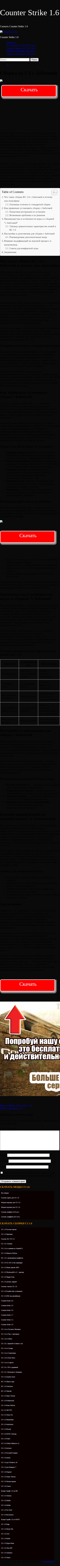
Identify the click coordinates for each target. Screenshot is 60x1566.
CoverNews (49, 1561)
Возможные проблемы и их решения (27, 215)
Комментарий (8, 1129)
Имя (3, 1155)
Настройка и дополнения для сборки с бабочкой (29, 233)
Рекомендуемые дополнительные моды (28, 237)
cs (7, 65)
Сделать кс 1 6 (11, 1108)
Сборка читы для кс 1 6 (16, 1105)
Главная (10, 42)
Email (4, 1161)
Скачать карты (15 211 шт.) (21, 48)
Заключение (10, 252)
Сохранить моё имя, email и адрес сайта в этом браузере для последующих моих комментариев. (27, 1174)
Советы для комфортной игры (23, 248)
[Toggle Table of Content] (53, 192)
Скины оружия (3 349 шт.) (20, 54)
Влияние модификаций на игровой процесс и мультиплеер (27, 242)
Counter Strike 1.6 (29, 12)
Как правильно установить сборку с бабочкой (28, 208)
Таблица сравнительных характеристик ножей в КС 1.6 (32, 228)
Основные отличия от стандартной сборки (29, 204)
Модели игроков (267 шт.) (20, 51)
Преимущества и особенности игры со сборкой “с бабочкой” (29, 220)
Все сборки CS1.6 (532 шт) (21, 45)
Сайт (2, 1166)
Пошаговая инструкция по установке (27, 212)
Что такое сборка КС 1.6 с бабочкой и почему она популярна (28, 199)
